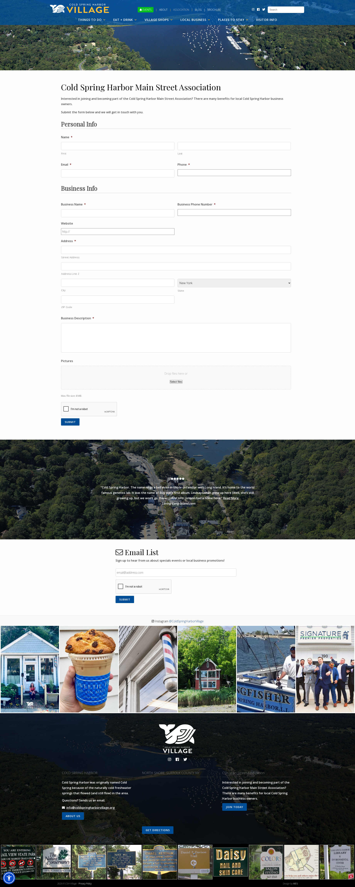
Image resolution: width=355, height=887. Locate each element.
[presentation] (89, 409)
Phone (184, 165)
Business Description (77, 318)
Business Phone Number (197, 204)
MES (295, 883)
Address (68, 241)
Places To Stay (231, 20)
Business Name (73, 204)
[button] (9, 878)
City (63, 290)
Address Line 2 (70, 273)
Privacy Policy (85, 883)
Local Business (193, 20)
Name (66, 137)
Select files (176, 381)
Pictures (67, 361)
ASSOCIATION (181, 9)
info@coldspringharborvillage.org (90, 808)
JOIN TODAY (234, 807)
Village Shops (157, 20)
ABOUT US (73, 816)
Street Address (70, 257)
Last (180, 153)
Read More (231, 498)
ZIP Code (66, 307)
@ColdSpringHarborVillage (186, 621)
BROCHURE (214, 9)
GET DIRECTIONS (158, 830)
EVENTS (147, 9)
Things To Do (90, 20)
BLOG (198, 9)
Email (66, 165)
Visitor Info (266, 20)
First (63, 153)
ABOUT (163, 9)
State (181, 290)
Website (67, 223)
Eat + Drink (123, 20)
